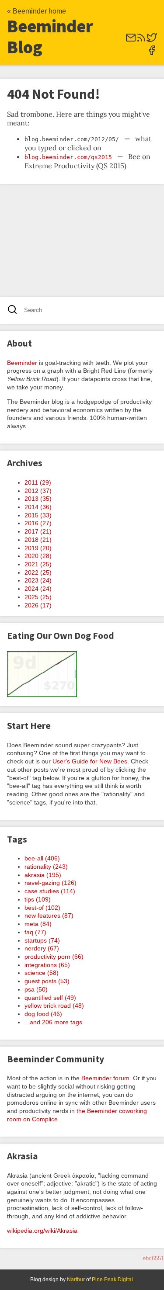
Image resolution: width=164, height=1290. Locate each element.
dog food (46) (43, 1013)
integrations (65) (47, 964)
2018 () (38, 539)
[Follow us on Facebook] (152, 53)
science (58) (41, 972)
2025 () (38, 596)
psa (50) (36, 989)
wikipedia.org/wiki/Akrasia (42, 1230)
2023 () (38, 580)
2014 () (38, 506)
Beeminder (22, 362)
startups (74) (42, 940)
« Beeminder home (36, 11)
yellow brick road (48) (54, 1005)
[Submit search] (15, 310)
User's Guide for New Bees (89, 761)
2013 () (38, 498)
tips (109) (37, 899)
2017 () (38, 531)
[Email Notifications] (131, 40)
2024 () (38, 588)
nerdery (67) (41, 948)
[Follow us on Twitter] (152, 40)
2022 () (38, 572)
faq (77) (35, 932)
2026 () (38, 605)
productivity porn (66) (54, 956)
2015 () (38, 515)
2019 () (38, 547)
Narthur (76, 1279)
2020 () (38, 555)
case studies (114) (49, 891)
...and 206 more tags (53, 1022)
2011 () (37, 482)
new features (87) (48, 915)
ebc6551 (153, 1258)
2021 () (38, 564)
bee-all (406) (42, 858)
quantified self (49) (50, 997)
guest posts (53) (47, 981)
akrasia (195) (42, 874)
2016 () (38, 523)
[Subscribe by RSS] (141, 40)
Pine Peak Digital (112, 1279)
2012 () (38, 490)
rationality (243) (46, 866)
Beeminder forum (105, 1078)
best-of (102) (42, 907)
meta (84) (38, 923)
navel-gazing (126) (50, 882)
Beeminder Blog (50, 36)
